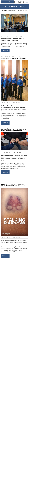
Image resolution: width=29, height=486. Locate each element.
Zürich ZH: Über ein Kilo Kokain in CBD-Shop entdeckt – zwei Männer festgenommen (13, 129)
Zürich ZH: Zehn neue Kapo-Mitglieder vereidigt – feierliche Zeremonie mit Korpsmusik (14, 11)
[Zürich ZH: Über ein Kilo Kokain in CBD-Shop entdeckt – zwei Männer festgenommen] (14, 141)
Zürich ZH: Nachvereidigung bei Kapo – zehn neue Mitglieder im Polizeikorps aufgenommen (13, 57)
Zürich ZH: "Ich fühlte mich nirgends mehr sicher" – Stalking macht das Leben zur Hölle (13, 185)
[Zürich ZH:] (14, 212)
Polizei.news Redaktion (15, 34)
